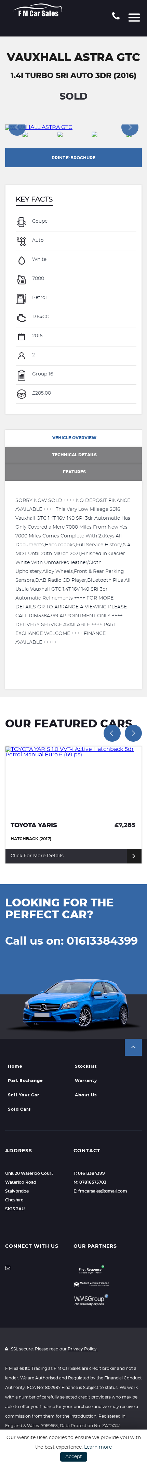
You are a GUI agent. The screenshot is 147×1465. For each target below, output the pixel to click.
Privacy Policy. (83, 1349)
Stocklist (86, 1066)
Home (15, 1066)
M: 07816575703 (90, 1182)
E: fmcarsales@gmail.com (100, 1191)
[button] (133, 1047)
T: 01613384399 (89, 1173)
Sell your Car (23, 1095)
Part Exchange (25, 1081)
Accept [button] (73, 1456)
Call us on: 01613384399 (71, 941)
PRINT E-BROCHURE (73, 158)
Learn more (98, 1447)
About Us (86, 1095)
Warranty (86, 1081)
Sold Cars (19, 1109)
